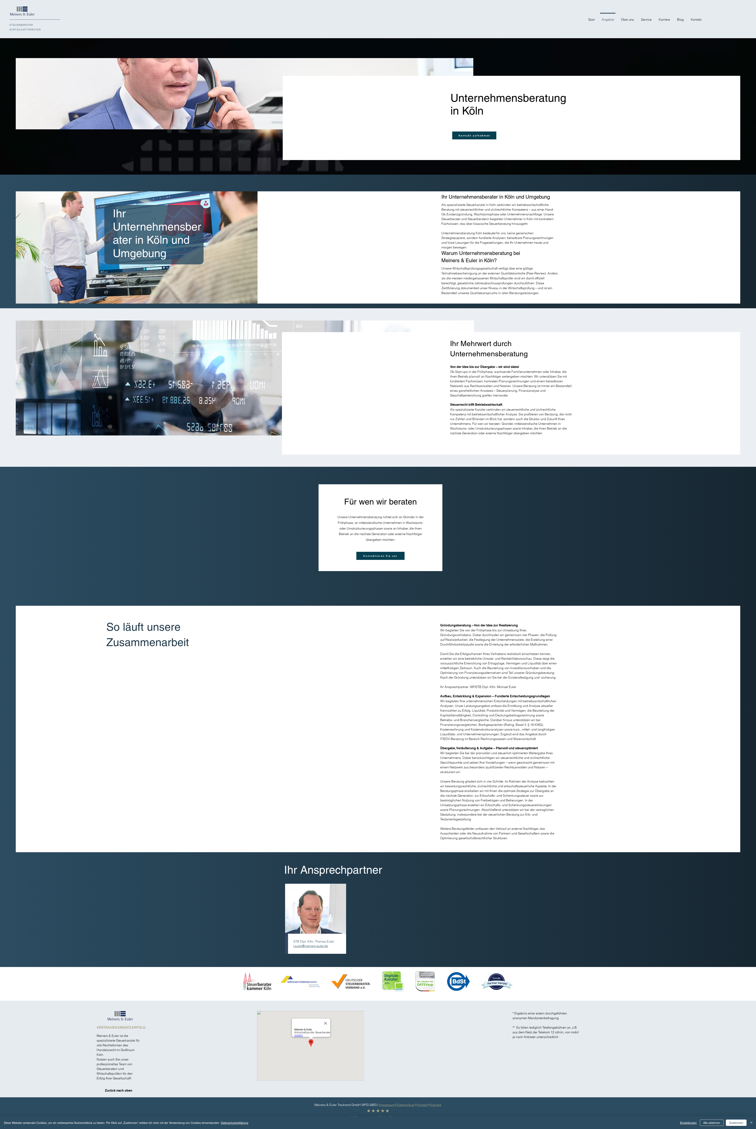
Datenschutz (406, 1105)
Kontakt (422, 1105)
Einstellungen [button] (688, 1123)
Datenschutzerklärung (234, 1123)
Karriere (435, 1105)
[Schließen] (751, 1123)
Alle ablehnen (711, 1123)
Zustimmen (736, 1123)
